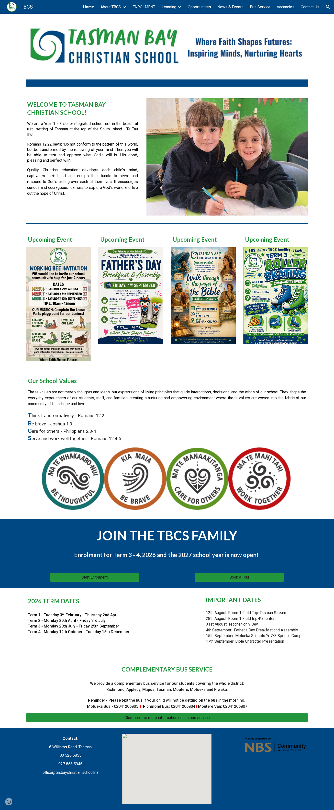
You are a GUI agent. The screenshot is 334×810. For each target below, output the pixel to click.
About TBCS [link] (110, 7)
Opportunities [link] (199, 7)
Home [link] (88, 7)
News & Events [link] (230, 7)
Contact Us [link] (310, 7)
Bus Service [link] (260, 7)
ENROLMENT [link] (144, 7)
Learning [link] (169, 7)
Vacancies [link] (285, 7)
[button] (328, 7)
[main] (82, 148)
